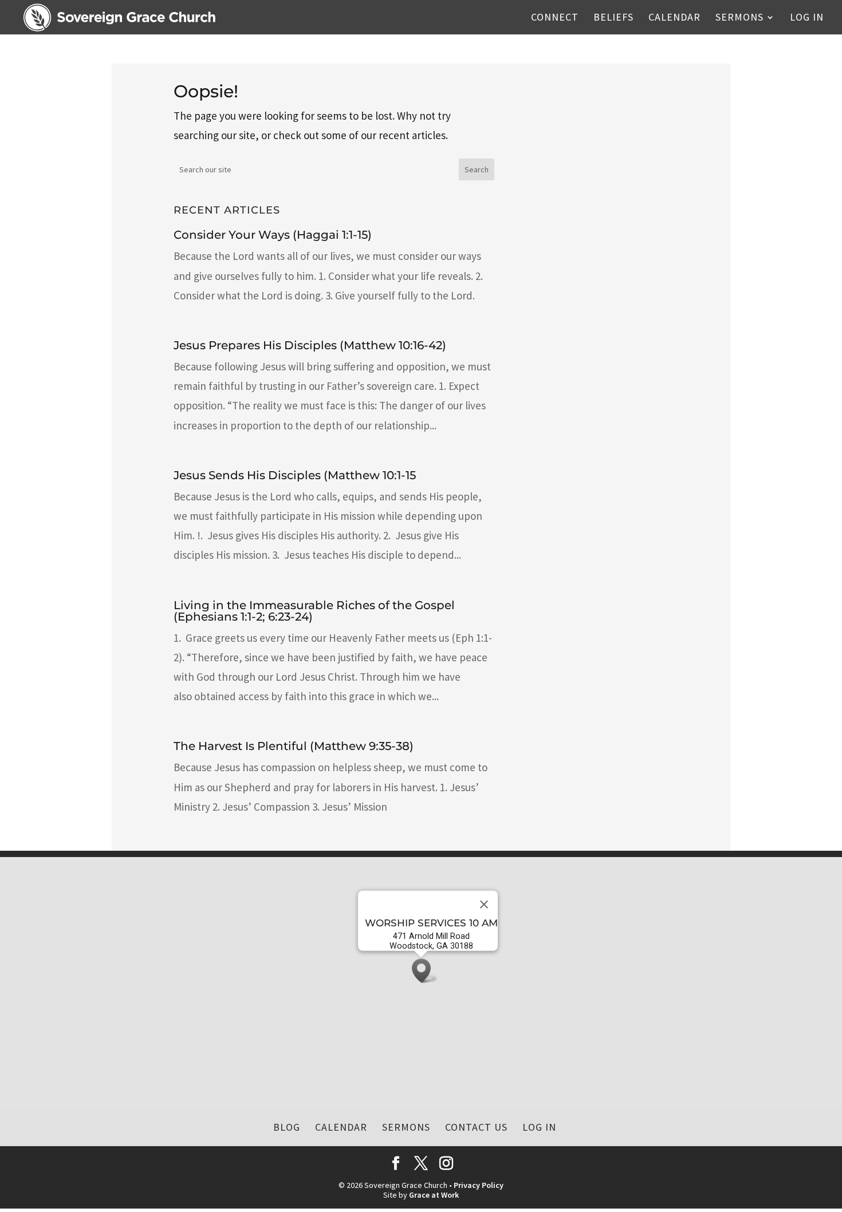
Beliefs (613, 18)
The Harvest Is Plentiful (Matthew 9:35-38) (294, 746)
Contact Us (476, 1127)
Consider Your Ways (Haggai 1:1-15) (273, 235)
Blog (286, 1127)
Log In (807, 18)
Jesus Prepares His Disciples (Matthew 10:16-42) (310, 345)
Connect (555, 18)
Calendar (674, 18)
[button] (425, 970)
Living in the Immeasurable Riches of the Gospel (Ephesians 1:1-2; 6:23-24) (314, 610)
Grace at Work (434, 1195)
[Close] (484, 904)
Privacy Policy (478, 1185)
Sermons (739, 18)
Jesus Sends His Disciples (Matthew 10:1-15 (295, 475)
